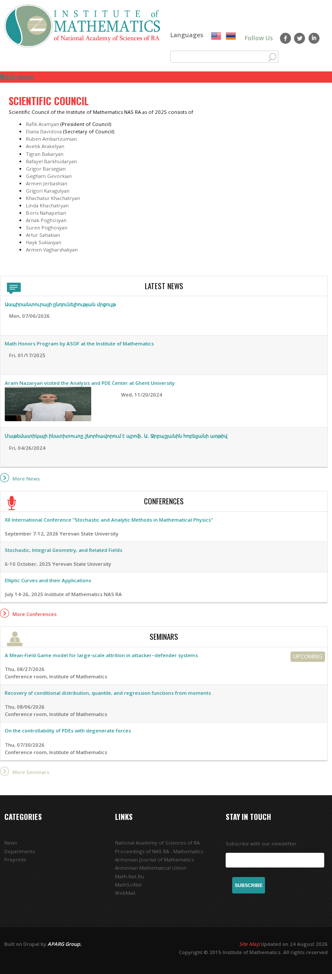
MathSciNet (128, 884)
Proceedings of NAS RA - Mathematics (159, 851)
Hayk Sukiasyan (43, 242)
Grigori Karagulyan (48, 190)
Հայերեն (230, 36)
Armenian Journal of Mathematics (154, 859)
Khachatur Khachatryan (53, 198)
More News (26, 478)
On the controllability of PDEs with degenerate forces (68, 730)
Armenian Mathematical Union (150, 867)
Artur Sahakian (43, 235)
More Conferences (35, 614)
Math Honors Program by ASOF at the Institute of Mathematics (79, 343)
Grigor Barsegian (46, 168)
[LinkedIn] (314, 38)
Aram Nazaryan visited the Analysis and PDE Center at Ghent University (90, 383)
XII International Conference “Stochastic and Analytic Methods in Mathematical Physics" (109, 519)
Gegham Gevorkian (49, 176)
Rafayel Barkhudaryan (51, 161)
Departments (19, 851)
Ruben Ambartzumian (51, 138)
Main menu (17, 76)
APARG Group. (64, 944)
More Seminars (31, 772)
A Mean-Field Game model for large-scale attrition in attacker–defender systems (101, 655)
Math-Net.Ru (129, 876)
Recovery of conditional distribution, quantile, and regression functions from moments (108, 693)
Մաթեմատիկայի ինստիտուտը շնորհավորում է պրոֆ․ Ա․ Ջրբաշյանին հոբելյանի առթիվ (116, 435)
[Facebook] (285, 38)
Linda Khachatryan (47, 205)
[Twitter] (300, 38)
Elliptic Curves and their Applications (48, 580)
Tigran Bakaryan (45, 154)
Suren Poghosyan (46, 227)
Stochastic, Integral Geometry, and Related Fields (63, 550)
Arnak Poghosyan (46, 220)
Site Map (249, 944)
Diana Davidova (44, 131)
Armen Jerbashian (47, 183)
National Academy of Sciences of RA (157, 842)
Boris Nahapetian (46, 213)
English (216, 36)
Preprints (15, 859)
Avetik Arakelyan (45, 146)
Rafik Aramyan (42, 124)
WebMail (125, 893)
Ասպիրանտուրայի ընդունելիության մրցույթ (60, 304)
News (10, 842)
